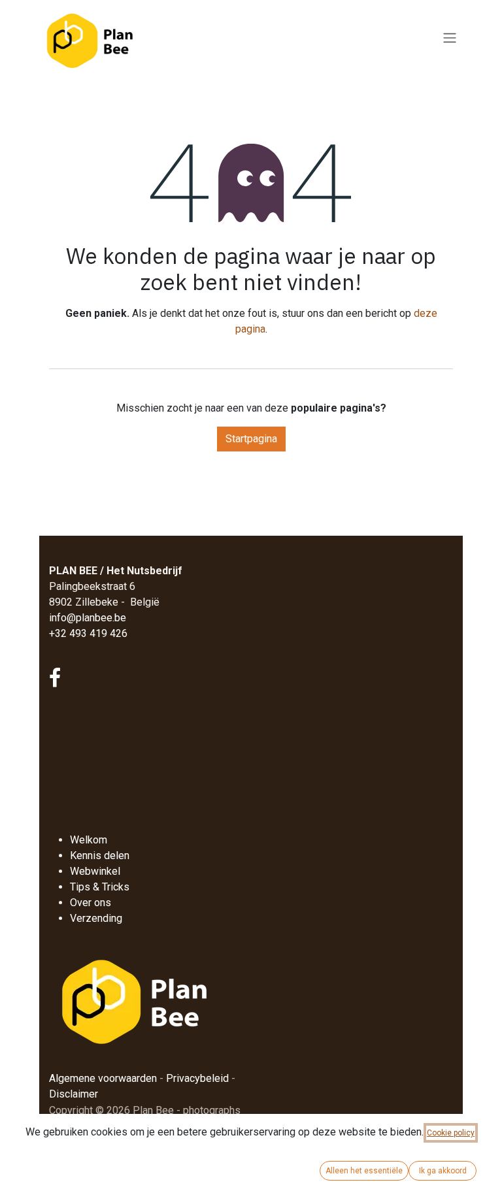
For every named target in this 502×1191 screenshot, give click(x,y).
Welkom (88, 840)
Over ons (90, 902)
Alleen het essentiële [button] (364, 1170)
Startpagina (251, 438)
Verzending (96, 918)
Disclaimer (73, 1094)
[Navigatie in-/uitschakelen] (450, 38)
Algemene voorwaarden (103, 1078)
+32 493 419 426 (88, 633)
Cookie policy (451, 1132)
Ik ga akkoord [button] (443, 1170)
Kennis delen (99, 855)
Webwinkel (95, 871)
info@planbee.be (87, 618)
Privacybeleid (197, 1078)
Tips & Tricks (99, 887)
